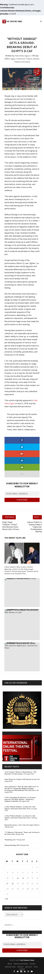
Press (36, 967)
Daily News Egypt (22, 55)
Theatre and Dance (22, 62)
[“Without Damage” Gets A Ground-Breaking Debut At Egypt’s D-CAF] (22, 79)
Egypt (12, 59)
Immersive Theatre (24, 59)
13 (23, 878)
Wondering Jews (10, 839)
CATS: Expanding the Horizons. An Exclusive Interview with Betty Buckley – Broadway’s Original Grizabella (20, 799)
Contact (22, 969)
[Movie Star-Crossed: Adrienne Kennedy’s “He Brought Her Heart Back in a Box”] (22, 656)
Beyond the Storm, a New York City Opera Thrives (22, 825)
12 (18, 878)
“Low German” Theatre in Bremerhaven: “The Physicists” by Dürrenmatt (20, 773)
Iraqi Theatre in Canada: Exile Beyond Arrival (20, 779)
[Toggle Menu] (41, 21)
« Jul (6, 898)
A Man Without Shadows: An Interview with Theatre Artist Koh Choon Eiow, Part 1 (20, 817)
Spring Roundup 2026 (12, 845)
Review (36, 59)
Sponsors (28, 967)
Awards (32, 964)
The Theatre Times (27, 960)
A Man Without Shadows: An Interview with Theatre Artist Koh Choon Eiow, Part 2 (20, 807)
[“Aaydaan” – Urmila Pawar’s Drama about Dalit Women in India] (22, 592)
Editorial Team (10, 967)
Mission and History (21, 964)
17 (7, 883)
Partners (20, 967)
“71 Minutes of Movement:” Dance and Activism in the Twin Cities (22, 833)
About (10, 964)
